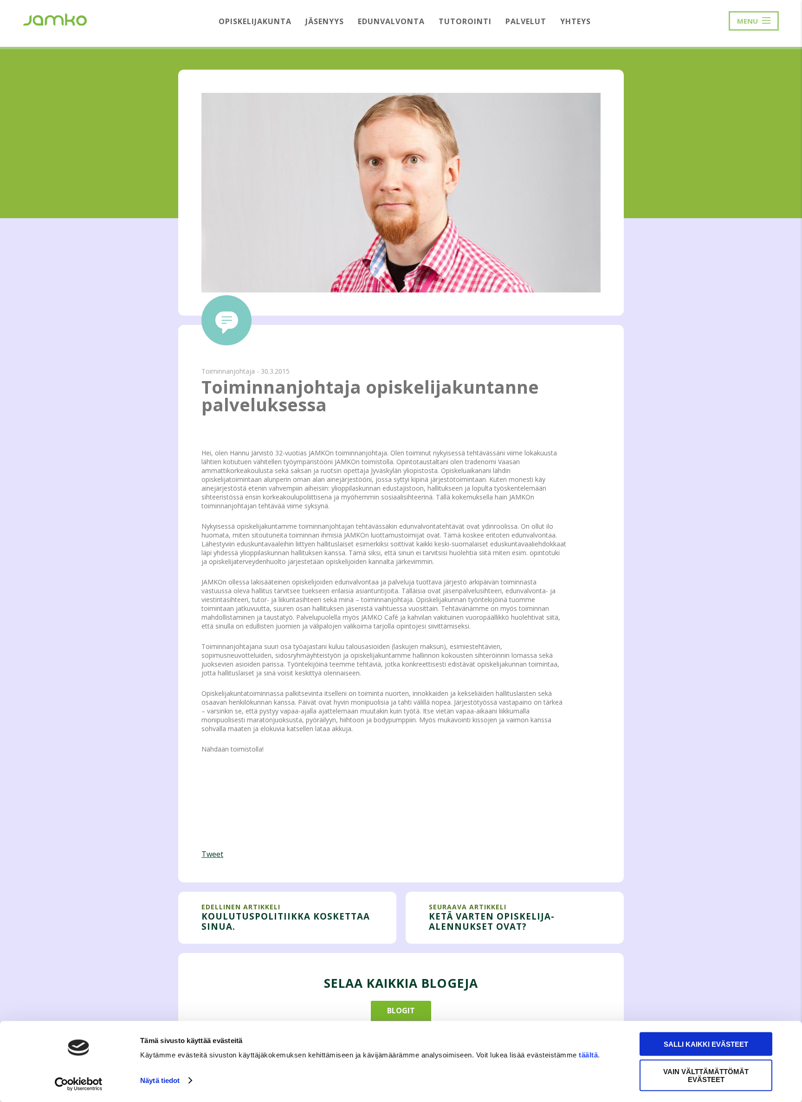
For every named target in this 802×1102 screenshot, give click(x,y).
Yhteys (575, 21)
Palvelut (525, 21)
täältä (588, 1055)
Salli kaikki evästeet (706, 1044)
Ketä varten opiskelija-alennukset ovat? (492, 921)
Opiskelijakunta (255, 21)
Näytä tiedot (160, 1080)
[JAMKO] (55, 18)
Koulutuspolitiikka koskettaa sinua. (285, 921)
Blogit (401, 1010)
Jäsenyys (324, 21)
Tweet (212, 854)
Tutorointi (465, 21)
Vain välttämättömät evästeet (706, 1075)
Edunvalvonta (391, 21)
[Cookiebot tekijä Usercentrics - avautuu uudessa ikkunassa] (78, 1084)
